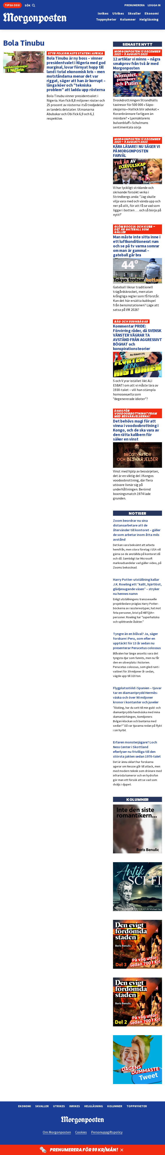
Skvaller (42, 1106)
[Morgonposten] (42, 18)
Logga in (154, 5)
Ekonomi (24, 1106)
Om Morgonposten (57, 1132)
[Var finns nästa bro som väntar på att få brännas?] (137, 852)
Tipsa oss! (12, 5)
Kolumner (114, 1106)
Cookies (81, 1132)
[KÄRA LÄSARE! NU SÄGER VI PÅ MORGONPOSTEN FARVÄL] (137, 183)
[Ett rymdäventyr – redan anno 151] (137, 910)
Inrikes (74, 1106)
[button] (30, 5)
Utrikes (59, 1106)
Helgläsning (93, 1106)
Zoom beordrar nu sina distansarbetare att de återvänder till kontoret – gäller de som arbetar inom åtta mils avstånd (136, 529)
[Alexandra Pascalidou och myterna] (137, 1083)
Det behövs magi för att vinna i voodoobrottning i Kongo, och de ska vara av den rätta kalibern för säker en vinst (136, 430)
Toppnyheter (137, 1106)
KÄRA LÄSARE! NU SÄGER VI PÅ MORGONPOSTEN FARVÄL (136, 151)
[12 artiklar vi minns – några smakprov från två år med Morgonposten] (137, 95)
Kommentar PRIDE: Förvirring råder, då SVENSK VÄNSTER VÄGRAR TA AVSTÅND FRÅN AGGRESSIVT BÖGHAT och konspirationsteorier (137, 337)
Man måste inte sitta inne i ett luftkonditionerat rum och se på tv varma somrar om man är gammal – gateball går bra (136, 245)
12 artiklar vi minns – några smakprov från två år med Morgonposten (136, 63)
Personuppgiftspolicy (106, 1132)
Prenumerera (134, 5)
